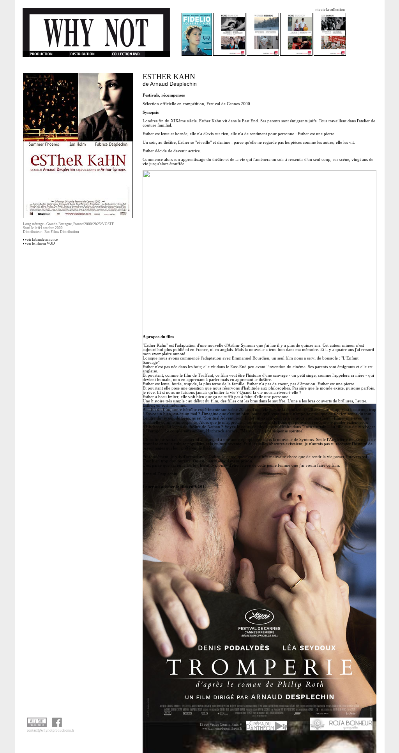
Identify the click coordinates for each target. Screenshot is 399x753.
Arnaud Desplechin (173, 84)
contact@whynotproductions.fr (50, 730)
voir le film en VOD (40, 243)
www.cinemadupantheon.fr (222, 728)
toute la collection (331, 10)
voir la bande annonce (41, 240)
